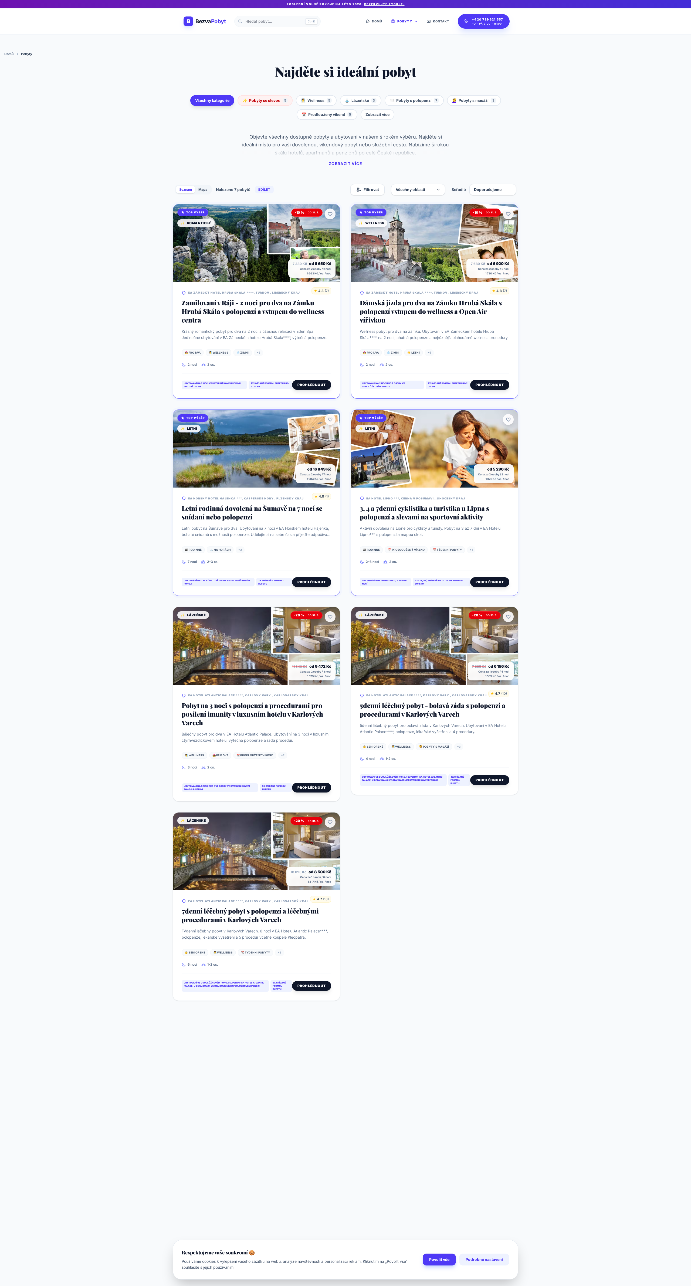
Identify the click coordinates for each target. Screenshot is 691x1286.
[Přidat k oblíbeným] (330, 214)
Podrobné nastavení (484, 1259)
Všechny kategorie (212, 100)
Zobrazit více (377, 114)
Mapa (202, 189)
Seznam (185, 189)
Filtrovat (371, 189)
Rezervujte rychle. (384, 4)
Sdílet (264, 189)
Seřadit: (459, 189)
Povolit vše (439, 1259)
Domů (8, 54)
